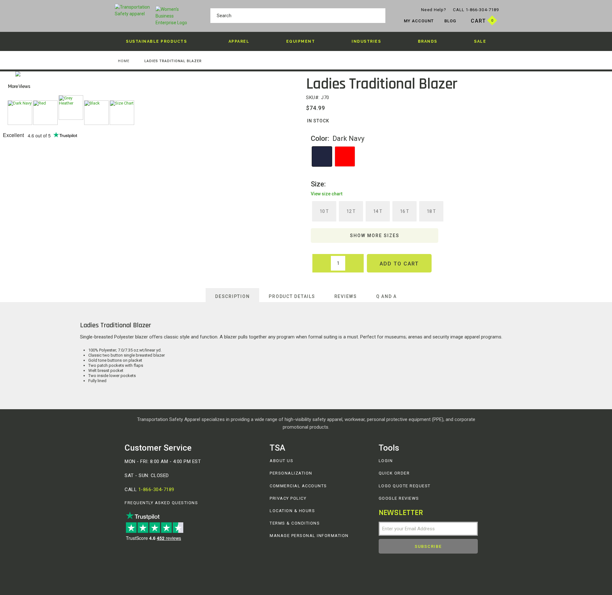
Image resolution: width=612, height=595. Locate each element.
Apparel (239, 41)
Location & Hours (292, 510)
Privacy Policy (288, 498)
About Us (281, 460)
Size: (326, 188)
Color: (337, 138)
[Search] (379, 16)
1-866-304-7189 (156, 489)
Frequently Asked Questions (161, 502)
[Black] (96, 112)
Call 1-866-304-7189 (476, 9)
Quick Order (394, 473)
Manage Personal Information (309, 535)
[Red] (45, 112)
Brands (427, 41)
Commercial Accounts (298, 485)
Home (123, 61)
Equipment (300, 41)
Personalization (291, 473)
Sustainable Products (156, 41)
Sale (480, 41)
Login (386, 460)
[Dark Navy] (20, 112)
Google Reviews (399, 498)
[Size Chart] (122, 112)
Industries (366, 41)
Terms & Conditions (295, 523)
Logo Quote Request (405, 485)
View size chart (326, 193)
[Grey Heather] (71, 107)
